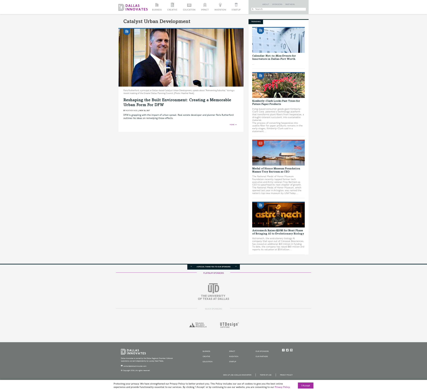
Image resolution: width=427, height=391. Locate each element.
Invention (220, 10)
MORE (232, 125)
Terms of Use (266, 375)
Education (189, 10)
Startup (236, 10)
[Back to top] (413, 370)
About (265, 4)
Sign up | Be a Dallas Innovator (237, 375)
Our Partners (262, 357)
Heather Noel (132, 111)
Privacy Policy (286, 375)
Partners (290, 4)
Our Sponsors (262, 351)
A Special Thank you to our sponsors (213, 267)
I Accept (305, 385)
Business (157, 10)
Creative (172, 10)
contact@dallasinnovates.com (134, 366)
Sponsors (277, 4)
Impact (205, 10)
